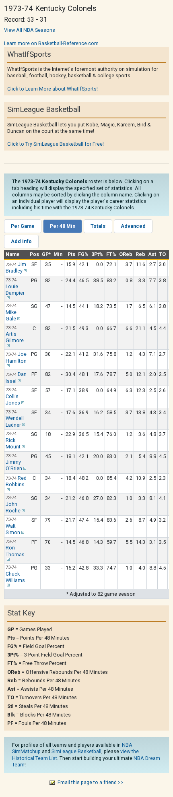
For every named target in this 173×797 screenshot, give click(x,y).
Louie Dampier (15, 289)
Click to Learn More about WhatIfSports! (52, 89)
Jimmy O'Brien (14, 465)
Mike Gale (11, 315)
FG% (83, 254)
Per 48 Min (62, 226)
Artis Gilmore (15, 337)
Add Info (21, 241)
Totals (98, 226)
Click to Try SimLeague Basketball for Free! (55, 144)
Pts (71, 254)
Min (58, 254)
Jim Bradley (16, 267)
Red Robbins (16, 481)
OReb (125, 254)
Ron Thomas (15, 551)
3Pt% (97, 254)
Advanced (133, 226)
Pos (34, 254)
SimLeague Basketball (76, 751)
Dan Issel (16, 377)
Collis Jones (13, 399)
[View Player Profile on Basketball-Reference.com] (25, 271)
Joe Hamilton (16, 357)
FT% (111, 254)
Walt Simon (13, 529)
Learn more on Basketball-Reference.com (51, 43)
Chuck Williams (15, 577)
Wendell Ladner (15, 421)
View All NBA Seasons (29, 30)
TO (162, 254)
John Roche (13, 507)
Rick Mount (13, 443)
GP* (46, 254)
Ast (152, 254)
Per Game (23, 226)
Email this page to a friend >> (91, 782)
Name (13, 254)
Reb (140, 254)
